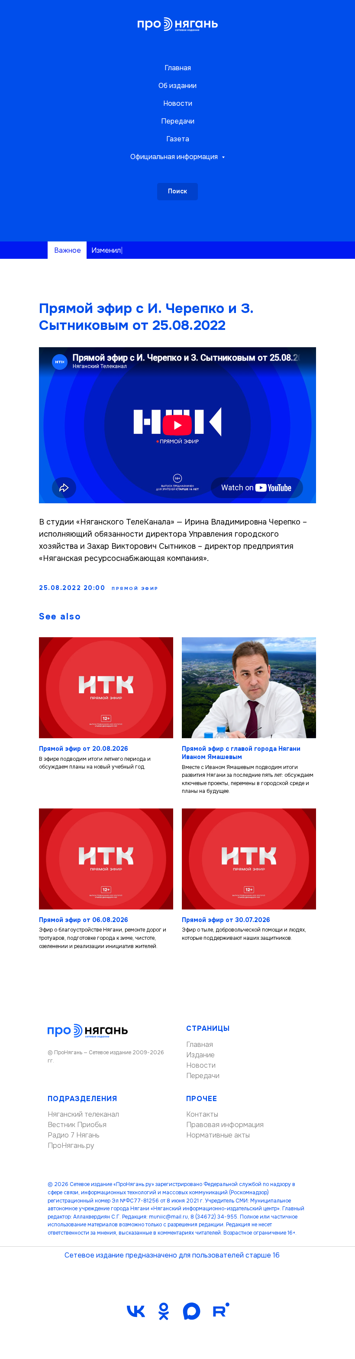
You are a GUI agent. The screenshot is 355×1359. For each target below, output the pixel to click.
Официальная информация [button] (174, 156)
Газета (177, 138)
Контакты (202, 1114)
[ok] (163, 1311)
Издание (200, 1054)
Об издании (177, 85)
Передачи (177, 121)
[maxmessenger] (191, 1311)
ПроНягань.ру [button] (71, 1145)
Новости (177, 103)
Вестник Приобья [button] (77, 1124)
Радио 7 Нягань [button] (74, 1135)
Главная (178, 67)
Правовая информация (225, 1124)
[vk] (136, 1311)
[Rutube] (219, 1311)
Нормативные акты (218, 1135)
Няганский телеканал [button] (83, 1114)
